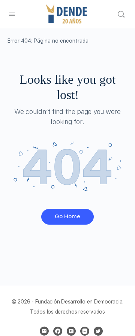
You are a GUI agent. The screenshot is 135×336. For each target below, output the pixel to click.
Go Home (67, 216)
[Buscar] (121, 14)
